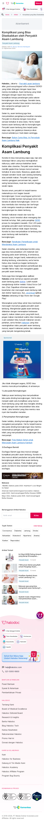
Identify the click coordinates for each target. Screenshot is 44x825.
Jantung (27, 531)
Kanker (5, 541)
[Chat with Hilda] (40, 615)
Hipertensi (27, 536)
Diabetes (17, 531)
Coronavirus (7, 531)
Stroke (35, 531)
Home (7, 15)
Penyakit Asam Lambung (10, 43)
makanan (25, 322)
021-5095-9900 (10, 671)
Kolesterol (17, 536)
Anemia (36, 536)
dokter (22, 281)
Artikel (16, 15)
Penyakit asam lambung (29, 83)
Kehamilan (6, 536)
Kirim (36, 515)
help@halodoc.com (12, 667)
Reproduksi (15, 541)
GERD (37, 220)
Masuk (38, 3)
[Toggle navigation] (3, 3)
